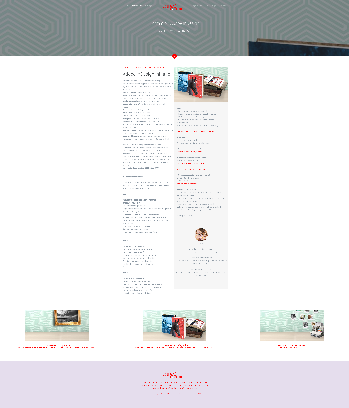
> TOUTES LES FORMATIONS (132, 68)
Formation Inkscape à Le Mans (162, 388)
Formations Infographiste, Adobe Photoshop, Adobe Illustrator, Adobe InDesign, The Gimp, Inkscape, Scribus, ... (174, 347)
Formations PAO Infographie (174, 345)
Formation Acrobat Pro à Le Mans (152, 385)
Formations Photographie (57, 345)
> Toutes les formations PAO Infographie (191, 169)
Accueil (125, 6)
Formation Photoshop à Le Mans (151, 382)
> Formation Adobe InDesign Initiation (190, 152)
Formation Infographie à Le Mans (186, 388)
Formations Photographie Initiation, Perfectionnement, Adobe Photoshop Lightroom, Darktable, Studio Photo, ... (57, 347)
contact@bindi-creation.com (187, 184)
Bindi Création (174, 394)
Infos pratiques (211, 6)
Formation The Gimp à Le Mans (176, 385)
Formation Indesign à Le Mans (198, 382)
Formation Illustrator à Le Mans (175, 382)
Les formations (136, 6)
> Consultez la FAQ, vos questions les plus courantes (195, 131)
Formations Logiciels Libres (291, 345)
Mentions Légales (154, 394)
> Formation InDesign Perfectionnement (191, 163)
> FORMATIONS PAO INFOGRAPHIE (153, 68)
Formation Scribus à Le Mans (198, 385)
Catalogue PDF (150, 6)
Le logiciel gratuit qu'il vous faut (291, 347)
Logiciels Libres (197, 6)
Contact (223, 6)
